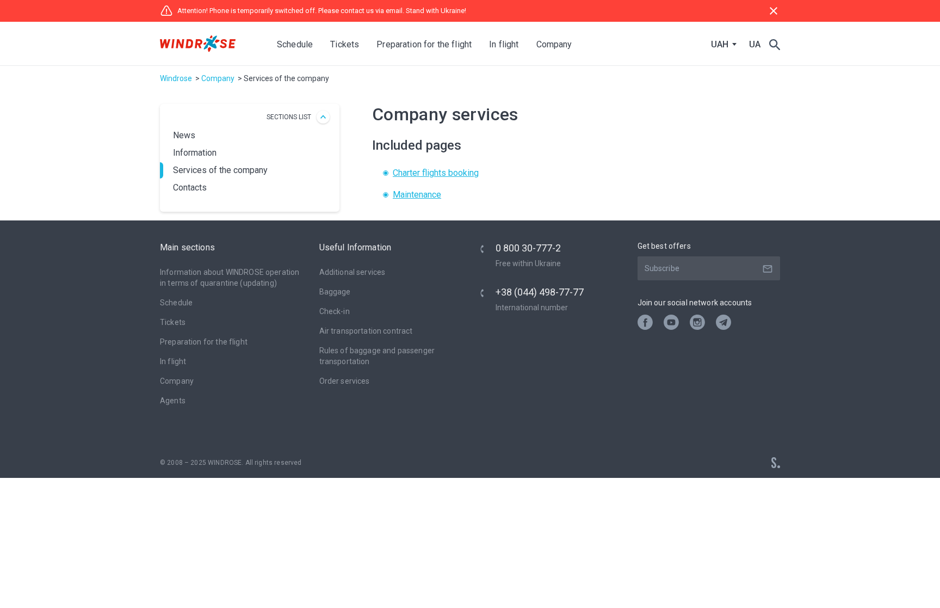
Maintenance (417, 194)
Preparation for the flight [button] (424, 44)
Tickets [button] (344, 44)
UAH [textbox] (719, 45)
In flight (173, 361)
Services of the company (220, 170)
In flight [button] (503, 44)
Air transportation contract (366, 331)
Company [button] (554, 44)
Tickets (172, 322)
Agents (172, 400)
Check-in (334, 311)
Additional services (352, 272)
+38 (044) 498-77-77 (540, 292)
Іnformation (195, 153)
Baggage (335, 291)
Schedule (295, 44)
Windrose (176, 78)
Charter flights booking (436, 173)
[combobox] (721, 44)
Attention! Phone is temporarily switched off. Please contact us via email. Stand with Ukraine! (321, 11)
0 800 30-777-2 (528, 248)
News (184, 135)
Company (217, 78)
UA (754, 44)
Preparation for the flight (204, 341)
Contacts (190, 187)
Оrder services (344, 381)
